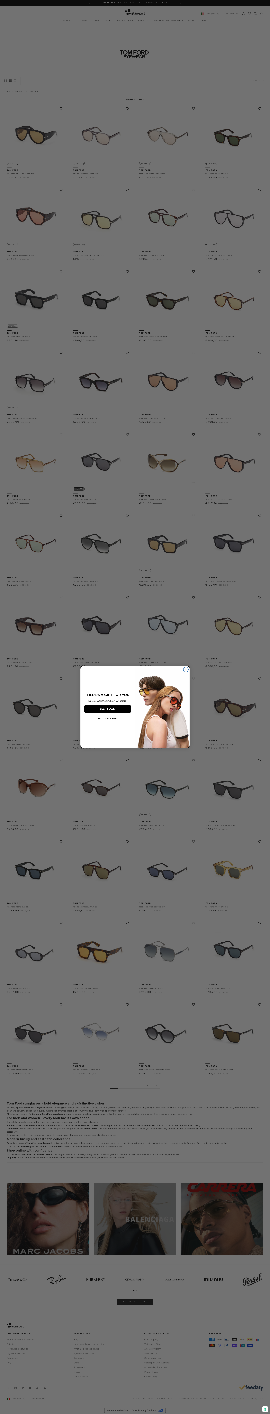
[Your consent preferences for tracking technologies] (265, 1409)
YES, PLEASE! (107, 708)
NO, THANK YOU (107, 718)
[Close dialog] (185, 669)
